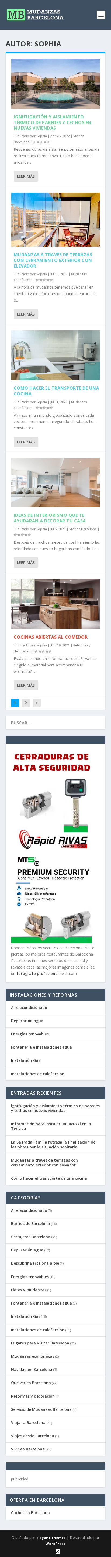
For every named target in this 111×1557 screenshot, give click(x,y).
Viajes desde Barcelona (32, 1435)
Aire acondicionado (29, 1007)
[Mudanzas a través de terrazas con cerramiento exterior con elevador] (55, 220)
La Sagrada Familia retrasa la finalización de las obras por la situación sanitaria (53, 1144)
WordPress (55, 1543)
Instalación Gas (25, 1060)
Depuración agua (27, 1020)
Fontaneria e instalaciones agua (41, 1047)
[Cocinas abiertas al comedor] (55, 604)
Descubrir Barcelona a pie (35, 1263)
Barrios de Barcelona (30, 1223)
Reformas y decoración (33, 1396)
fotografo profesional (37, 973)
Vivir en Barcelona (83, 529)
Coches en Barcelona (30, 1512)
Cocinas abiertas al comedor (51, 637)
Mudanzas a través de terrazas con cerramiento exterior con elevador (53, 260)
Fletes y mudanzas (28, 1289)
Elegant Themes (50, 1537)
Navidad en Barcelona (31, 1369)
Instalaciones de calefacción (37, 1073)
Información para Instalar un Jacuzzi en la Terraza (51, 1126)
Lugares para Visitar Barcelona (40, 1343)
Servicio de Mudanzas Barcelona (41, 1409)
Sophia (41, 136)
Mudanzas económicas (32, 1356)
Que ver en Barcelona (31, 1382)
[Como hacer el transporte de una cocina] (55, 355)
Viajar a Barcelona (28, 1422)
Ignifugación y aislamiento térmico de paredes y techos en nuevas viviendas (53, 122)
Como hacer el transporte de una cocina (56, 391)
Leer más (26, 176)
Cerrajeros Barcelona (30, 1236)
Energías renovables (30, 1033)
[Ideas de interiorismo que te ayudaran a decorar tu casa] (55, 482)
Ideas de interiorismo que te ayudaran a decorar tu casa (50, 518)
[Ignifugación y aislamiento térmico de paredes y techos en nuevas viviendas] (55, 84)
